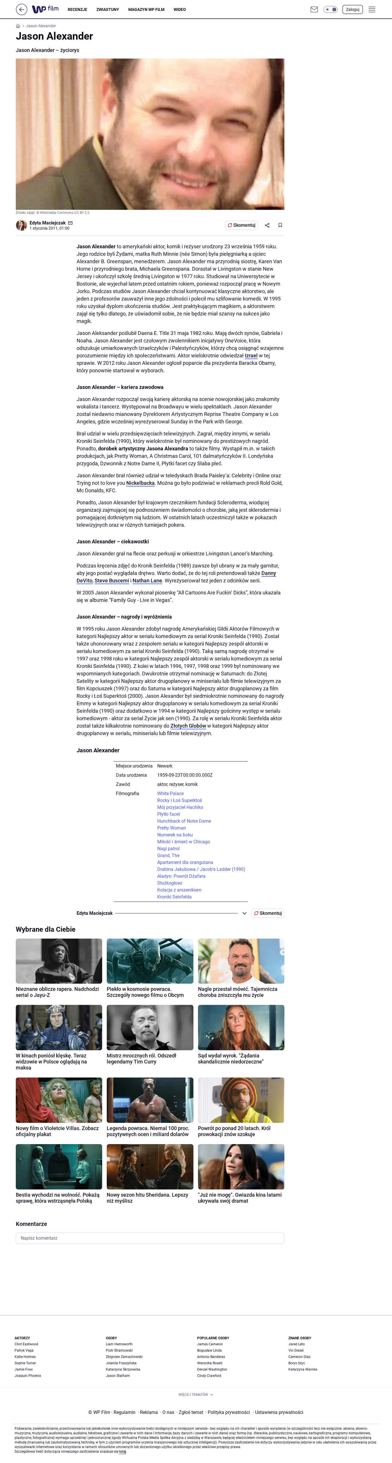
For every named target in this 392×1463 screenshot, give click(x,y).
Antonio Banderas (211, 1357)
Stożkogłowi (169, 883)
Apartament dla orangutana (185, 862)
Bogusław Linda (209, 1350)
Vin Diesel (296, 1350)
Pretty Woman (171, 828)
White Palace (170, 793)
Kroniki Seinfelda (174, 897)
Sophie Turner (25, 1363)
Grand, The (168, 855)
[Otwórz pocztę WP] (314, 9)
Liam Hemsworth (119, 1344)
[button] (330, 9)
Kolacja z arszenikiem (179, 890)
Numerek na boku (175, 835)
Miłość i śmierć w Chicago (183, 841)
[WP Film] (50, 9)
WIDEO (180, 9)
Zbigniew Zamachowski (124, 1357)
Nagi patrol (168, 848)
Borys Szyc (296, 1363)
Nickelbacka (140, 483)
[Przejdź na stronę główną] (22, 13)
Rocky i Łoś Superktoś (179, 800)
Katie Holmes (25, 1357)
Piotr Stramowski (119, 1350)
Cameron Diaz (299, 1357)
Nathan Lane (147, 581)
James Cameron (210, 1344)
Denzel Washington (212, 1369)
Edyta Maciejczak (48, 223)
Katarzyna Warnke (302, 1369)
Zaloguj (352, 9)
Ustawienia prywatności (278, 1412)
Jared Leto (296, 1344)
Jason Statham (118, 1376)
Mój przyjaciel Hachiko (180, 807)
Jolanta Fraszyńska (121, 1363)
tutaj (122, 1452)
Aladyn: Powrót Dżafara (181, 876)
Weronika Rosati (209, 1363)
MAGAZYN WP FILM (146, 9)
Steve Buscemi (112, 581)
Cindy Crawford (209, 1376)
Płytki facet (168, 814)
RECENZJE (77, 9)
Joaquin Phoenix (28, 1376)
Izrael (251, 355)
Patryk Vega (24, 1350)
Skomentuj (244, 225)
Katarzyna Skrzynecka (123, 1369)
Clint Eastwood (26, 1344)
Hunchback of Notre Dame (184, 821)
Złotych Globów (188, 726)
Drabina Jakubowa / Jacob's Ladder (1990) (201, 869)
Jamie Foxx (24, 1369)
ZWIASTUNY (107, 9)
